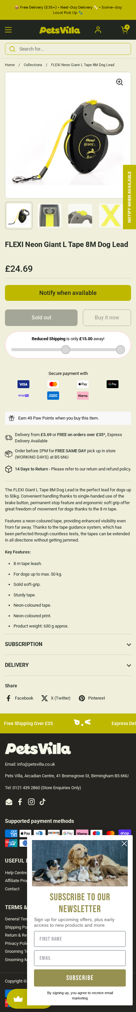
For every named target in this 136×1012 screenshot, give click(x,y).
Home (10, 65)
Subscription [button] (23, 644)
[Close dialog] (124, 843)
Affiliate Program (20, 880)
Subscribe (80, 978)
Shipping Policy (19, 927)
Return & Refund (20, 935)
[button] (124, 29)
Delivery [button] (17, 665)
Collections (33, 65)
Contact (12, 888)
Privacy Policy (18, 943)
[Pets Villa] (60, 30)
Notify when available (68, 293)
